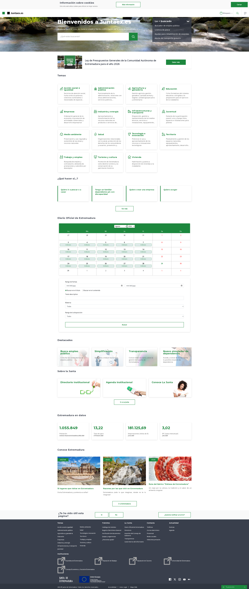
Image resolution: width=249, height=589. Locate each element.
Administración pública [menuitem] (64, 530)
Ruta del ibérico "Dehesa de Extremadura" (169, 484)
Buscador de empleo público (167, 25)
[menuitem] (69, 561)
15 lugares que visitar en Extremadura (75, 489)
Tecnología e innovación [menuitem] (88, 533)
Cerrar (239, 5)
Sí (101, 515)
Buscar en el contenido (92, 290)
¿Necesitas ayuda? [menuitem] (108, 540)
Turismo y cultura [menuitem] (85, 542)
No (116, 515)
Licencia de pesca (162, 30)
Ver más (125, 209)
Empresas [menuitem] (60, 540)
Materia (68, 303)
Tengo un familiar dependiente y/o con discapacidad (104, 192)
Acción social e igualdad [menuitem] (65, 527)
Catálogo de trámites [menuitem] (109, 527)
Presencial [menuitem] (150, 533)
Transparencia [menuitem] (129, 539)
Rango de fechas (71, 282)
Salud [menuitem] (81, 530)
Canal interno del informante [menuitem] (134, 542)
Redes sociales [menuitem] (151, 536)
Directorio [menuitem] (127, 530)
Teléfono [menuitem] (150, 527)
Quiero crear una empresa (141, 190)
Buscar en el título (73, 290)
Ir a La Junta (124, 402)
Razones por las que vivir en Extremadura (123, 489)
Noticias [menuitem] (171, 527)
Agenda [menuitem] (171, 530)
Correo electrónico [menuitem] (153, 530)
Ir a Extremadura (124, 504)
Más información (128, 5)
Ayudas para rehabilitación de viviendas (172, 34)
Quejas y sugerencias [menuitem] (109, 536)
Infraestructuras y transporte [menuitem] (67, 546)
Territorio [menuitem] (83, 536)
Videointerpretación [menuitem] (153, 540)
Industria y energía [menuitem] (63, 543)
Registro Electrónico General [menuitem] (111, 530)
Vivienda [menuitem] (82, 546)
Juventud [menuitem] (60, 549)
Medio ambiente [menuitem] (85, 527)
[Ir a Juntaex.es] (9, 13)
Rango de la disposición (73, 312)
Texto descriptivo (71, 294)
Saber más (176, 62)
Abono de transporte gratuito (168, 38)
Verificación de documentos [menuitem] (111, 533)
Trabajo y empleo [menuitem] (86, 539)
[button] (226, 13)
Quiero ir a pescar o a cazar (71, 191)
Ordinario (68, 245)
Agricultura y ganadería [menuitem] (65, 533)
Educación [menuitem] (60, 536)
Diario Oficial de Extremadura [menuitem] (134, 527)
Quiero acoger (170, 190)
